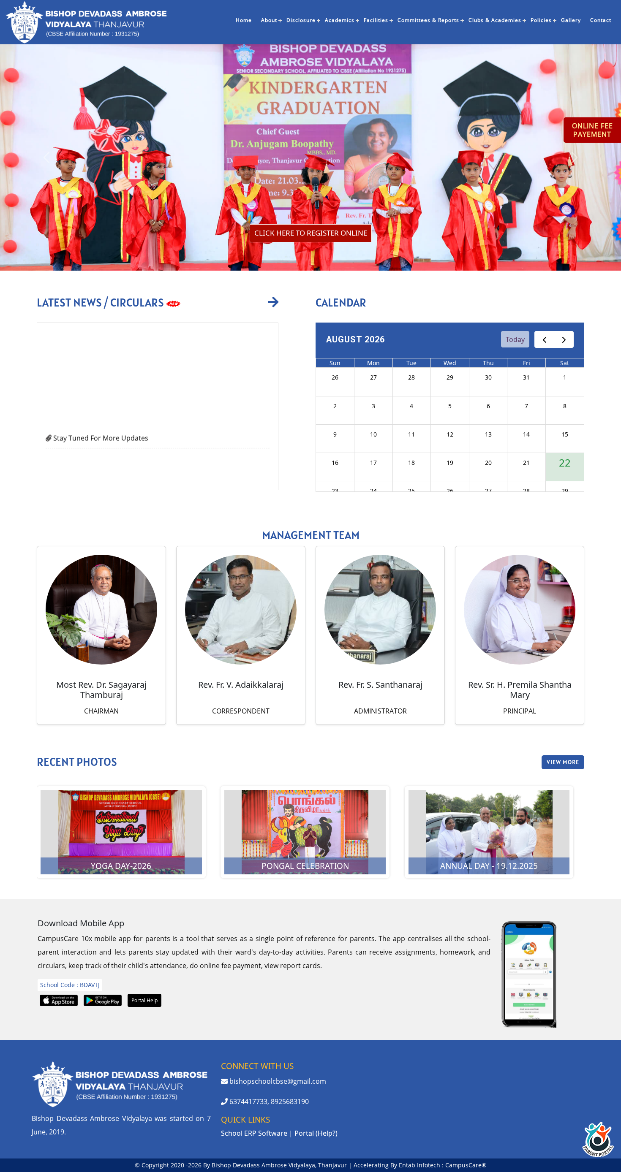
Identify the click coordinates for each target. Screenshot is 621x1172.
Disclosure (301, 20)
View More (563, 762)
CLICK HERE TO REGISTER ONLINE (310, 233)
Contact (600, 20)
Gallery (571, 20)
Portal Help (144, 1000)
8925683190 (290, 1101)
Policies (541, 20)
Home (244, 20)
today (515, 339)
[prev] (544, 339)
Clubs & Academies (494, 20)
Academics (339, 20)
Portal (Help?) (316, 1133)
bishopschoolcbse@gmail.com (277, 1081)
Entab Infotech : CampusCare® (443, 1165)
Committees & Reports (428, 20)
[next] (564, 339)
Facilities (376, 20)
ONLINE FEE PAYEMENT (592, 130)
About (269, 20)
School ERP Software (254, 1133)
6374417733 (247, 1101)
